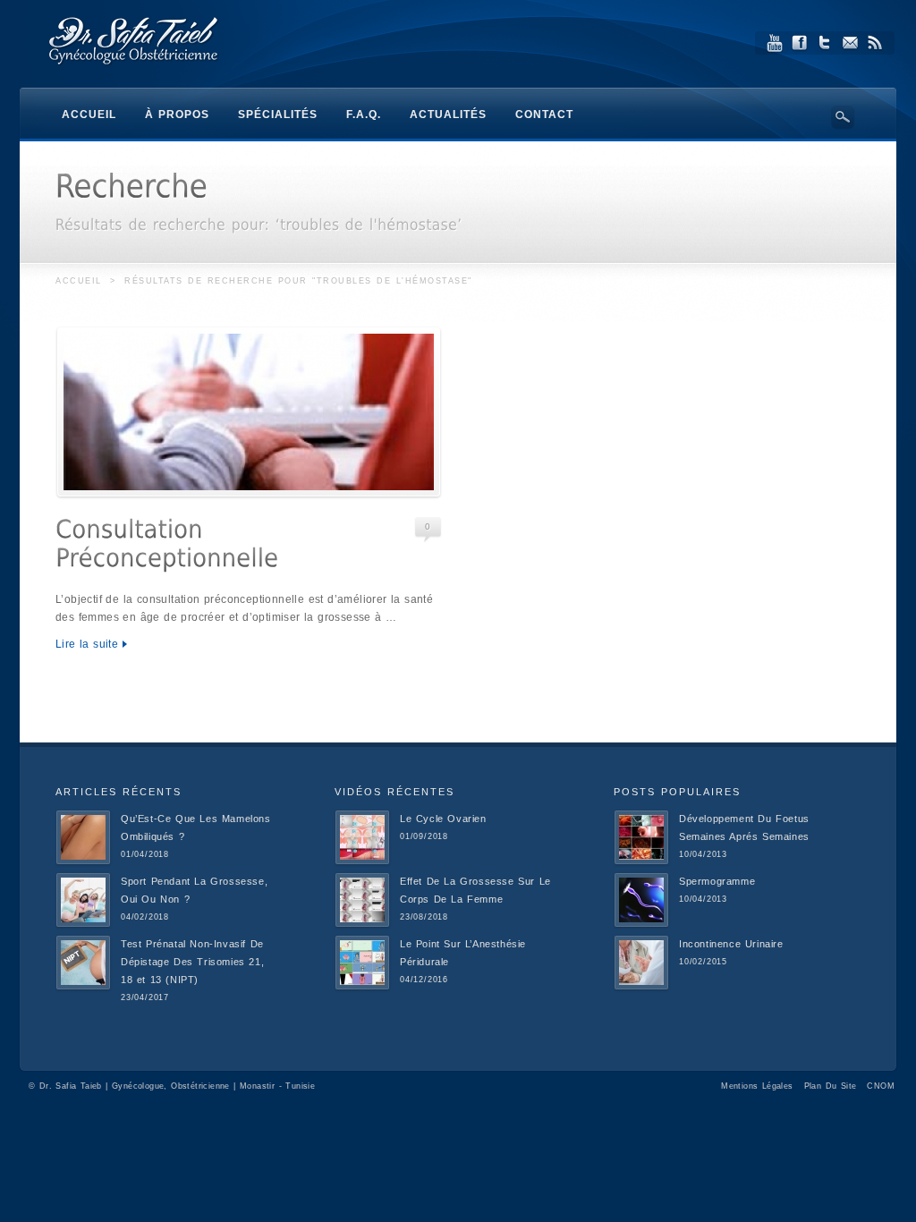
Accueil (78, 280)
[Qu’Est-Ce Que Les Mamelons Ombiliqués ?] (83, 861)
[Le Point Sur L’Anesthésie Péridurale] (362, 986)
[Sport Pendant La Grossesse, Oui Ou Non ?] (83, 924)
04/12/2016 (424, 979)
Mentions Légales (757, 1086)
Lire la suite (86, 644)
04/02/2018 (145, 916)
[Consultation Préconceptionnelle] (248, 412)
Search (842, 117)
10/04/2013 (703, 854)
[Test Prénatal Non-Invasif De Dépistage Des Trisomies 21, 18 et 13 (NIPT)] (83, 986)
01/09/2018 (424, 836)
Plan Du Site (830, 1086)
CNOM (881, 1086)
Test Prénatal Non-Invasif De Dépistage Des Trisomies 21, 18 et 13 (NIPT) (192, 961)
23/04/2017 (145, 997)
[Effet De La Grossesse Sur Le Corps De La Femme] (362, 924)
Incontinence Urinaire (731, 943)
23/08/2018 (424, 916)
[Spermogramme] (641, 924)
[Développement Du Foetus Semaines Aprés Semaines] (641, 861)
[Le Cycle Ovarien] (362, 861)
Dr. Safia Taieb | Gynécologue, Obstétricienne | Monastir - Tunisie (177, 1086)
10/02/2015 (703, 961)
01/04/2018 (145, 854)
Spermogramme (717, 881)
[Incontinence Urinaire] (641, 986)
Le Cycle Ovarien (443, 818)
